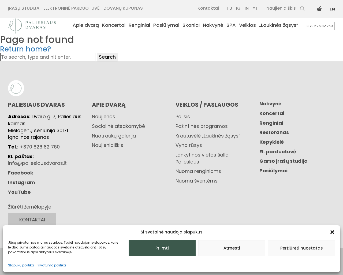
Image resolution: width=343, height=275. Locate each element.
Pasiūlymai (273, 170)
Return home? (25, 49)
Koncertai (271, 113)
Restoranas (274, 132)
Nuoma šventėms (197, 180)
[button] (332, 232)
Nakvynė (270, 103)
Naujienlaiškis (107, 145)
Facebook (20, 172)
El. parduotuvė (277, 151)
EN (332, 9)
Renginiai (271, 123)
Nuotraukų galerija (114, 135)
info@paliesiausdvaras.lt (37, 163)
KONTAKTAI (32, 219)
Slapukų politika (21, 265)
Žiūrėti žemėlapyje (29, 206)
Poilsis (183, 116)
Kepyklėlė (271, 142)
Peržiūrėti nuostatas (301, 248)
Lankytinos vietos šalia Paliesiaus (202, 158)
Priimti (162, 248)
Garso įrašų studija (283, 161)
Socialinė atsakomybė (118, 126)
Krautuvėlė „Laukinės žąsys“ (208, 135)
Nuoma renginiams (198, 171)
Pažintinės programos (202, 126)
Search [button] (107, 57)
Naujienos (103, 116)
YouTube (19, 192)
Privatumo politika (51, 265)
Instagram (21, 182)
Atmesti (231, 248)
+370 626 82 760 (319, 25)
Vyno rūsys (189, 145)
